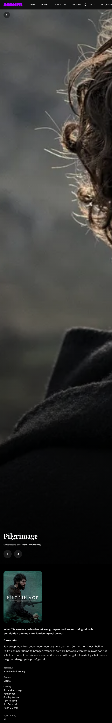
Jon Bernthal (10, 704)
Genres (45, 4)
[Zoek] (85, 4)
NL (91, 4)
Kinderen (77, 4)
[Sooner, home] (13, 4)
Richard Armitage (13, 690)
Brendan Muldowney (31, 544)
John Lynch (9, 693)
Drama (7, 680)
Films (32, 4)
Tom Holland (10, 700)
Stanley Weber (11, 697)
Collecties (60, 4)
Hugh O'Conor (11, 707)
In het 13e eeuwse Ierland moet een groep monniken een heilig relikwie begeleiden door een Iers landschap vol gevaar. (48, 631)
